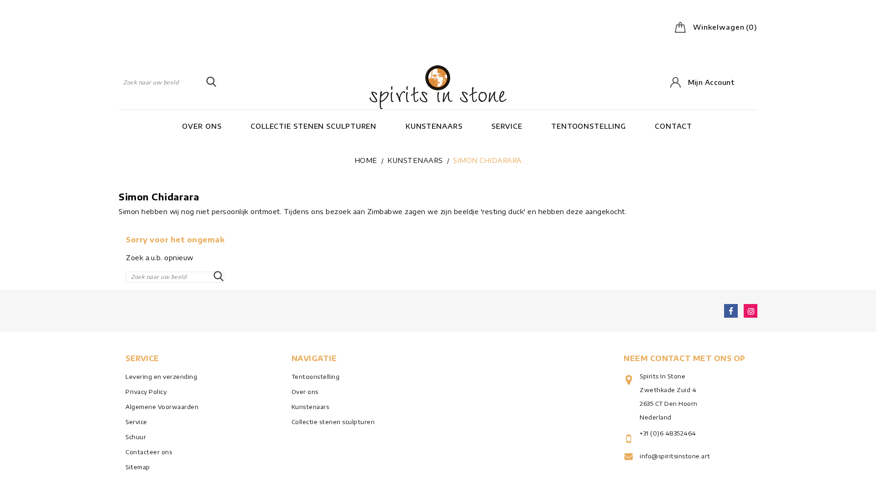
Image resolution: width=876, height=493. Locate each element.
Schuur (135, 437)
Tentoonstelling (588, 126)
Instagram (750, 311)
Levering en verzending (161, 376)
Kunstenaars (434, 126)
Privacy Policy (146, 391)
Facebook (731, 311)
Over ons (201, 126)
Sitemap (137, 467)
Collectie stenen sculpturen (313, 126)
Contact (673, 126)
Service (506, 126)
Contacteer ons (148, 452)
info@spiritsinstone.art (675, 456)
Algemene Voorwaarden (161, 406)
